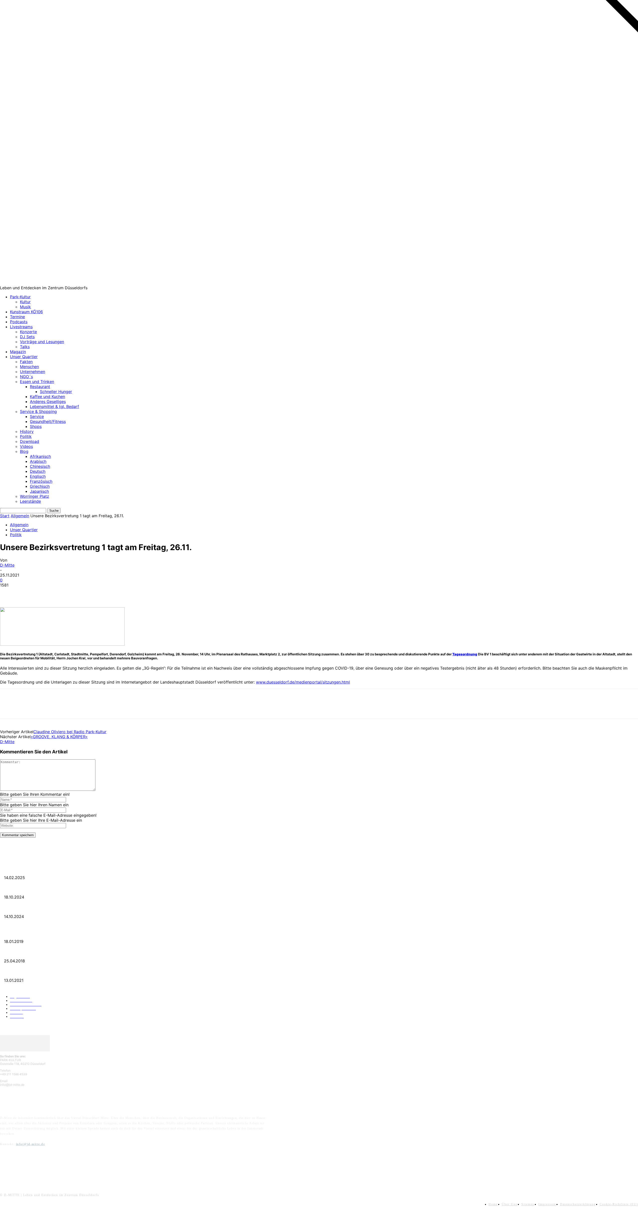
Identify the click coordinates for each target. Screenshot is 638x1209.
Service (37, 416)
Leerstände (30, 501)
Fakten (26, 361)
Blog (24, 451)
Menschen (29, 366)
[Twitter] (26, 593)
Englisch (38, 476)
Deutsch (37, 471)
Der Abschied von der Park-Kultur (24, 889)
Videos (26, 446)
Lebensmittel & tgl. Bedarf (54, 406)
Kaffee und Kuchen (47, 396)
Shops (36, 426)
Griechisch (40, 486)
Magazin (18, 351)
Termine (17, 316)
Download (29, 441)
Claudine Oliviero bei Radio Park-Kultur (69, 731)
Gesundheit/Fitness (48, 421)
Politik (26, 436)
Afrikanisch (40, 456)
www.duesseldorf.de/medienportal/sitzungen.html (303, 682)
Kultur (25, 301)
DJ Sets (27, 336)
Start (4, 515)
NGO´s (26, 376)
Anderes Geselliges (48, 401)
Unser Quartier (24, 356)
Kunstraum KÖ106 (26, 311)
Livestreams (21, 326)
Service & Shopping (38, 411)
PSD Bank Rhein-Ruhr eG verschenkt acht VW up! (34, 933)
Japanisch (39, 491)
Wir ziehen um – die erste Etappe (23, 908)
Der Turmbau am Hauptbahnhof (23, 953)
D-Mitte (7, 565)
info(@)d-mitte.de (30, 1144)
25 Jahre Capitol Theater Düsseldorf (25, 972)
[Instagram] (18, 1168)
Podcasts (18, 321)
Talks (25, 346)
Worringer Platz (34, 496)
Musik (25, 306)
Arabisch (38, 461)
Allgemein (20, 515)
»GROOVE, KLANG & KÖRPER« (59, 736)
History (27, 431)
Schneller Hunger (56, 391)
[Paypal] (30, 1168)
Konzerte (28, 331)
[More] (80, 593)
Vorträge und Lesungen (42, 341)
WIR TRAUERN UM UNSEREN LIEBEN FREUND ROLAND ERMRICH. (51, 869)
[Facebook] (8, 593)
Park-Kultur (20, 296)
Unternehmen (32, 371)
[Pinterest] (44, 593)
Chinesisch (40, 466)
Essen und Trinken (37, 381)
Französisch (41, 481)
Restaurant (40, 386)
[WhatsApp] (62, 593)
